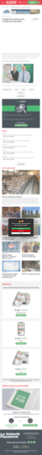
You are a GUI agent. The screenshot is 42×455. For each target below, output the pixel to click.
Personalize (21, 233)
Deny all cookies (21, 230)
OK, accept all (21, 228)
